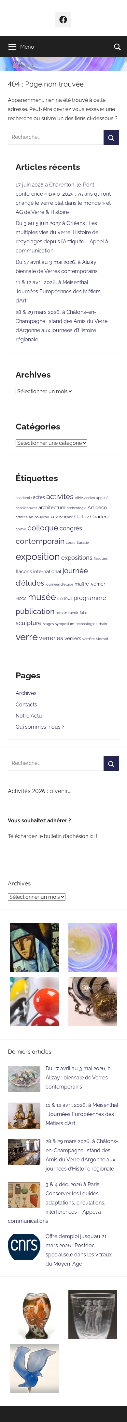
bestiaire (66, 517)
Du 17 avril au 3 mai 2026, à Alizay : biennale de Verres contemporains (78, 1077)
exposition (38, 556)
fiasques (100, 558)
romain (61, 613)
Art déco (97, 507)
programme (90, 597)
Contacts (26, 705)
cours (70, 542)
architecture (51, 507)
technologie (85, 624)
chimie (21, 529)
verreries (51, 638)
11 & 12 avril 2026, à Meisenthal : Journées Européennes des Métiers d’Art (58, 291)
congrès (71, 528)
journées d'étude (59, 584)
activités (60, 497)
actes (39, 497)
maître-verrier (90, 584)
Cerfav (81, 516)
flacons (24, 571)
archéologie (76, 508)
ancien (89, 498)
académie (24, 498)
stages (48, 624)
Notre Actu (29, 716)
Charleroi (100, 516)
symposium (64, 624)
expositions (76, 557)
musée (42, 597)
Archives (26, 693)
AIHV (79, 498)
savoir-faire (77, 613)
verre (27, 636)
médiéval (64, 599)
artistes (21, 517)
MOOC (21, 599)
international (47, 571)
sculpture (29, 623)
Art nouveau (39, 517)
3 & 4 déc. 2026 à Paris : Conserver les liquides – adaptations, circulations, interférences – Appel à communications (57, 1202)
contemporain (40, 541)
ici (93, 836)
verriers (72, 638)
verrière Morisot (95, 639)
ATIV (54, 517)
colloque (42, 527)
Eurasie (83, 542)
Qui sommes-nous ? (40, 727)
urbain (101, 624)
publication (35, 611)
